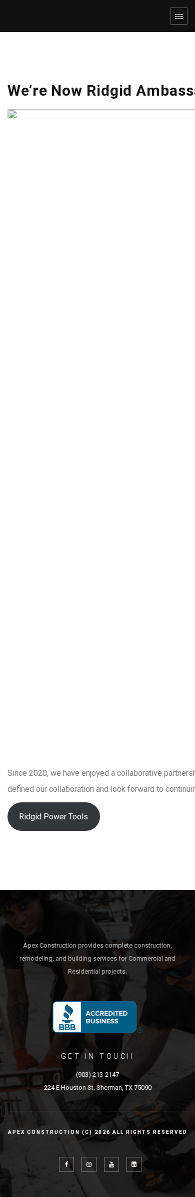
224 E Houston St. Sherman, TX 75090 (98, 1087)
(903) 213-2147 (97, 1074)
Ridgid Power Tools (53, 816)
